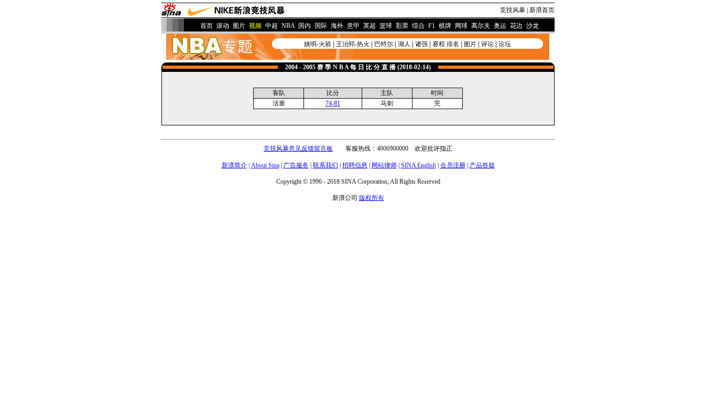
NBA (288, 25)
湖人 (404, 44)
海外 (337, 25)
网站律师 (384, 165)
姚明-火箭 (317, 44)
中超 (271, 25)
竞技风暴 (512, 10)
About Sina (265, 165)
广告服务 (296, 165)
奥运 (500, 25)
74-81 (333, 103)
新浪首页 (542, 10)
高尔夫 (480, 25)
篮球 (385, 25)
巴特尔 (383, 44)
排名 (453, 44)
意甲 (353, 25)
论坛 (504, 44)
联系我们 (325, 165)
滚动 (222, 25)
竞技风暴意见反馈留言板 (298, 148)
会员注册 (452, 165)
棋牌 (445, 25)
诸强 (421, 44)
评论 (487, 44)
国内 (304, 25)
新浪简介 (234, 165)
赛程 (438, 44)
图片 (239, 25)
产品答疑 (482, 165)
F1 (431, 25)
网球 (461, 25)
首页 (206, 25)
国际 (320, 25)
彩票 (402, 25)
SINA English (418, 165)
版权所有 (371, 198)
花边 (516, 25)
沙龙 (532, 25)
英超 (369, 25)
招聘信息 (354, 165)
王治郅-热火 (353, 44)
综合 (418, 25)
